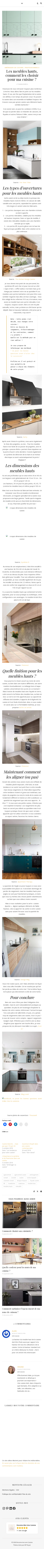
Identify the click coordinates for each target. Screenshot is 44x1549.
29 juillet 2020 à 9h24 (23, 1369)
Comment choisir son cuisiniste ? (17, 1231)
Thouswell (33, 1115)
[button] (22, 1528)
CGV (17, 1490)
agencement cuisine (20, 1175)
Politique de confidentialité (12, 1494)
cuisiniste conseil (9, 1181)
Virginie (20, 1367)
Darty (25, 437)
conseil (6, 1178)
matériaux (21, 1183)
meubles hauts (8, 1186)
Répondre (15, 1336)
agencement (7, 1175)
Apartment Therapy (25, 882)
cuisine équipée (31, 1178)
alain (14, 1331)
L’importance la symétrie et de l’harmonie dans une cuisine (11, 1158)
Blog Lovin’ (25, 1094)
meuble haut (31, 1183)
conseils (13, 1178)
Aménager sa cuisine (14, 68)
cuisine (21, 1178)
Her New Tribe (25, 182)
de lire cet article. (25, 707)
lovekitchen (11, 1183)
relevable (18, 1186)
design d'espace (22, 1181)
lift (4, 1183)
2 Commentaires (22, 84)
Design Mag (25, 979)
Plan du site (26, 1494)
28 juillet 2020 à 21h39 (18, 1333)
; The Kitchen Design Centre (25, 279)
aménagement (34, 1175)
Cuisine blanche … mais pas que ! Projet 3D (10, 1145)
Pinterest (25, 665)
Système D (25, 562)
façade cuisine (34, 1181)
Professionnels (32, 68)
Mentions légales (9, 1490)
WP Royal (27, 1545)
